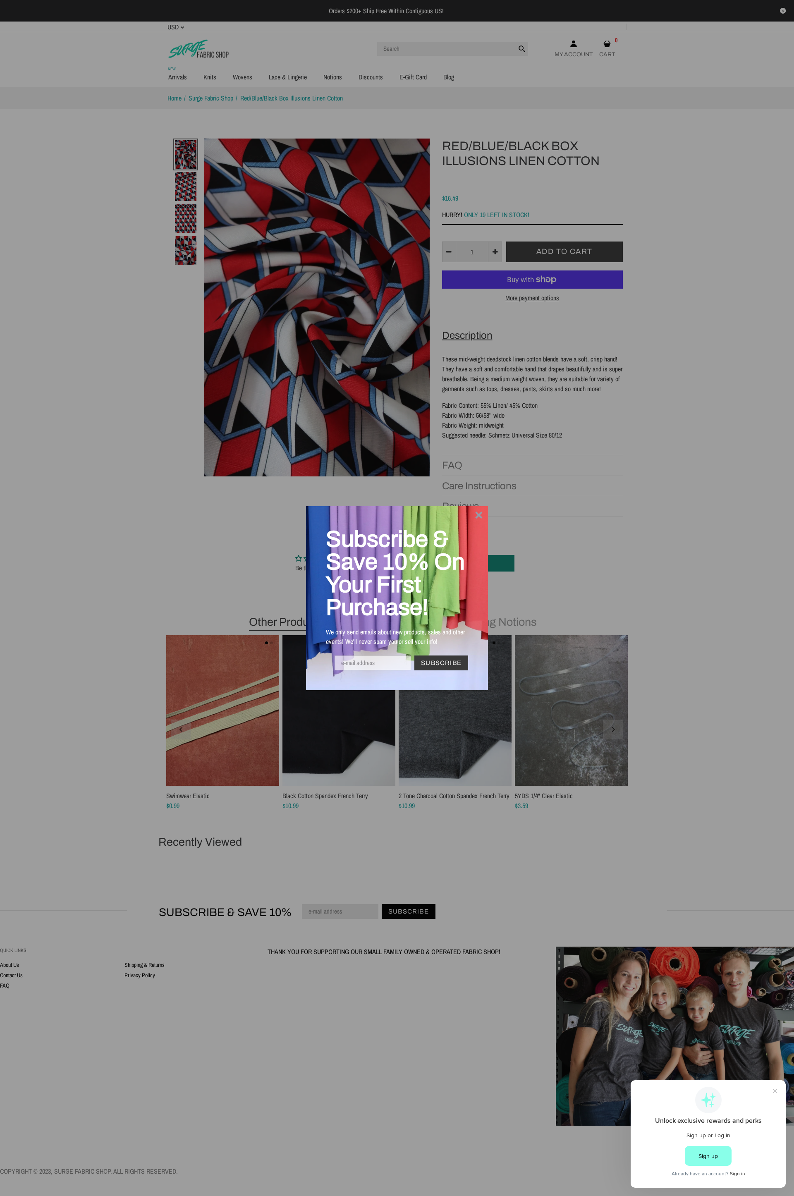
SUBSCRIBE (441, 663)
